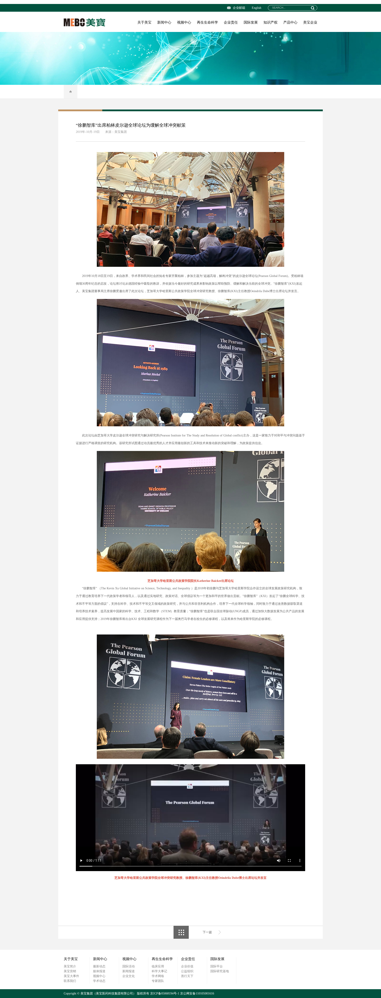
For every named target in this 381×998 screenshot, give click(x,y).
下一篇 (207, 932)
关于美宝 (144, 22)
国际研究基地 (219, 971)
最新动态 (99, 966)
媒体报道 (99, 971)
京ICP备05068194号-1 (164, 993)
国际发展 (251, 22)
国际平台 (216, 966)
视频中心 (184, 22)
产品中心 (290, 22)
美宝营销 (70, 971)
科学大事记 (159, 971)
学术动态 (99, 981)
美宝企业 (310, 22)
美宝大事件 (71, 976)
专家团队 (158, 981)
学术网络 (158, 976)
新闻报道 (128, 971)
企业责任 (231, 22)
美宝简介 (70, 966)
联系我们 (70, 981)
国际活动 (128, 966)
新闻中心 (164, 22)
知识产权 (270, 22)
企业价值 (187, 966)
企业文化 (128, 976)
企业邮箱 (239, 7)
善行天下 (187, 976)
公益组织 (187, 971)
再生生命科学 (207, 22)
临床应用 (158, 966)
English (256, 7)
